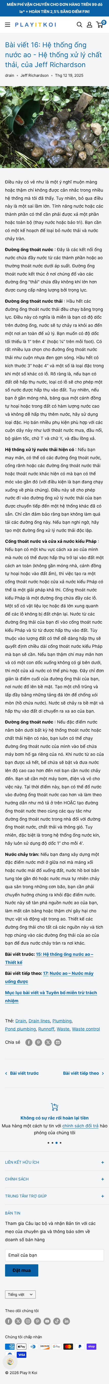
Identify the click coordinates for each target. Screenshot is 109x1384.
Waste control (86, 1029)
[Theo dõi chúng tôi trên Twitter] (18, 1321)
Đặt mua (22, 1270)
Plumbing (61, 1020)
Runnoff (46, 1029)
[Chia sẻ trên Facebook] (28, 1042)
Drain (20, 1020)
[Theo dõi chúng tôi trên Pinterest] (37, 1321)
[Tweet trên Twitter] (48, 1042)
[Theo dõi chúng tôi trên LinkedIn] (66, 1321)
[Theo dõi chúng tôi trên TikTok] (56, 1321)
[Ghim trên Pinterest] (38, 1042)
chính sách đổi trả (80, 1125)
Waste (63, 1029)
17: (46, 973)
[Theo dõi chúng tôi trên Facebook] (8, 1321)
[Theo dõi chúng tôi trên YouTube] (47, 1321)
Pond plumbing (20, 1029)
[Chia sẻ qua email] (57, 1042)
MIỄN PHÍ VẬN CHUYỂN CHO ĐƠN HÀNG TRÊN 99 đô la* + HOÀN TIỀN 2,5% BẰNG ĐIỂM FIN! (54, 8)
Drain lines (39, 1020)
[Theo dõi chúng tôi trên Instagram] (27, 1321)
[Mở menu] (7, 25)
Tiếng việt (16, 1294)
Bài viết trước (24, 1073)
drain (9, 75)
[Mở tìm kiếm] (79, 24)
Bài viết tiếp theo (81, 1073)
